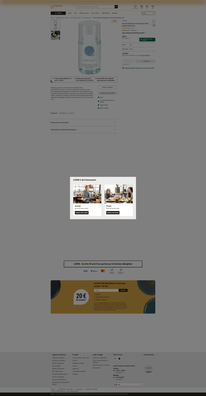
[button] (87, 200)
